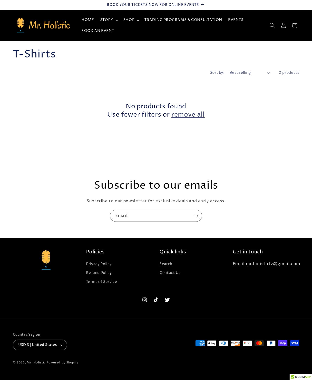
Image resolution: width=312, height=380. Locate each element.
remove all (188, 115)
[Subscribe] (196, 216)
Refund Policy (99, 272)
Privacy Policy (99, 264)
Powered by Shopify (62, 363)
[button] (108, 20)
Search (165, 264)
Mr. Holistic (36, 363)
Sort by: (217, 72)
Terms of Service (101, 281)
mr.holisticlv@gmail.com (273, 264)
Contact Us (169, 272)
